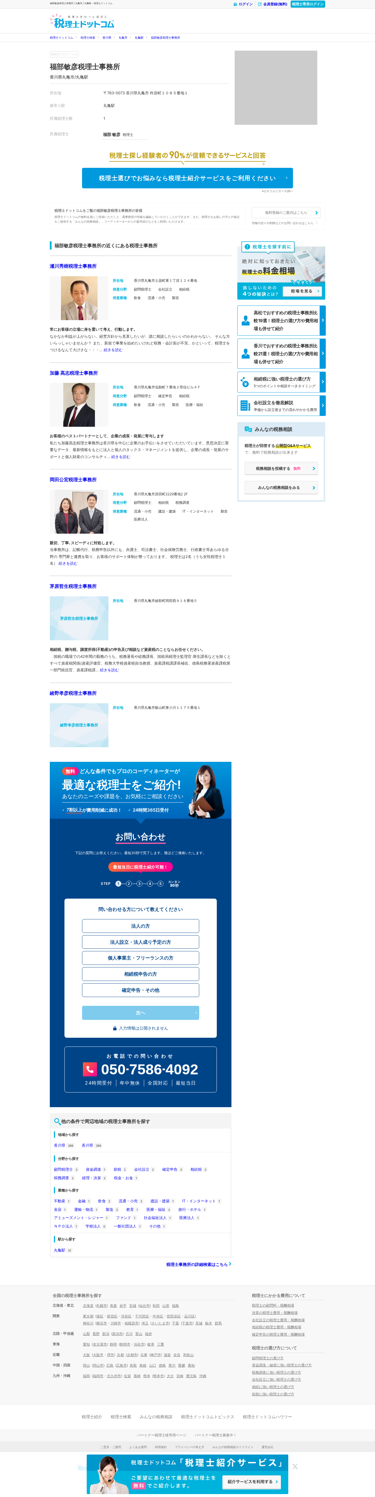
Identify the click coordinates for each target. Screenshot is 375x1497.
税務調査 (64, 1177)
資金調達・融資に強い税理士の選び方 (282, 1365)
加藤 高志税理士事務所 (74, 373)
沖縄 (202, 1376)
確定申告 (172, 1169)
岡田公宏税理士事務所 (73, 479)
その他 (157, 1226)
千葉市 (187, 1323)
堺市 (110, 1355)
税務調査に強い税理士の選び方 (276, 1372)
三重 (160, 1344)
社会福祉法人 (157, 1217)
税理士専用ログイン (308, 4)
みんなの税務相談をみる (279, 487)
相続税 (198, 1169)
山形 (165, 1305)
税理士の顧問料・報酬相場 (273, 1305)
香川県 (107, 37)
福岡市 (98, 1376)
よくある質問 (138, 1447)
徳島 (162, 1365)
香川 (171, 1365)
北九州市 (114, 1376)
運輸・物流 (85, 1209)
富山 (138, 1334)
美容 (60, 1209)
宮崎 (179, 1376)
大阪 (86, 1355)
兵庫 (143, 1355)
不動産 (61, 1201)
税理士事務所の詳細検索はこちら (197, 1264)
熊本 (146, 1376)
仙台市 (144, 1305)
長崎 (137, 1376)
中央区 (158, 1316)
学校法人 (95, 1226)
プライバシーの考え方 (189, 1447)
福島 (175, 1305)
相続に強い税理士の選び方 (273, 1387)
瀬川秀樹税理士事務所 (73, 266)
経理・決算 (93, 1177)
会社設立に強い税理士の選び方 (276, 1379)
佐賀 (127, 1376)
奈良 (176, 1355)
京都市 (132, 1355)
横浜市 (101, 1323)
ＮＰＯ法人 (65, 1226)
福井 (148, 1334)
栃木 (208, 1323)
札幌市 (101, 1305)
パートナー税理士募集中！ (216, 1435)
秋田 (156, 1305)
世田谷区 (174, 1316)
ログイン (246, 4)
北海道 (88, 1305)
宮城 (132, 1305)
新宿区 (112, 1316)
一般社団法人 (127, 1226)
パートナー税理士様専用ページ (161, 1435)
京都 (120, 1355)
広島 (109, 1365)
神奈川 (88, 1323)
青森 (113, 1305)
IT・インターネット (201, 1201)
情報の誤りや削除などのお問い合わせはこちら (282, 223)
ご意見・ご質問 (110, 1447)
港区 (99, 1316)
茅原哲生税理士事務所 (73, 586)
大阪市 (98, 1355)
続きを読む (113, 349)
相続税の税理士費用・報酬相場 (276, 1327)
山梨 (86, 1334)
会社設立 (144, 1169)
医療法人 (189, 1217)
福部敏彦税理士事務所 (165, 37)
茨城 (198, 1323)
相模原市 (132, 1323)
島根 (142, 1365)
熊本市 (158, 1376)
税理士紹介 (92, 1416)
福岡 (86, 1376)
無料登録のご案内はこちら (286, 212)
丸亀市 (123, 37)
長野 (96, 1334)
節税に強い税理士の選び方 (273, 1394)
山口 (152, 1365)
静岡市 (125, 1344)
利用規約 (161, 1447)
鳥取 (133, 1365)
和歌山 (188, 1355)
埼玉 (145, 1323)
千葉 (175, 1323)
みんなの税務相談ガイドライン (232, 1447)
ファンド (125, 1217)
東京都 (88, 1316)
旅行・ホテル (191, 1209)
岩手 (123, 1305)
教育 (132, 1209)
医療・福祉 (158, 1209)
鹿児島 (191, 1376)
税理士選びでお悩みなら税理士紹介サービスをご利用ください (187, 178)
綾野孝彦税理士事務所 (73, 693)
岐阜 (150, 1344)
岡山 (86, 1365)
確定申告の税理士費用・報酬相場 (278, 1334)
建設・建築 (162, 1201)
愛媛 (181, 1365)
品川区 (189, 1316)
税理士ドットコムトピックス (207, 1416)
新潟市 (117, 1334)
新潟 (105, 1334)
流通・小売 (130, 1201)
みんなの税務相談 (156, 1416)
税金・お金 (125, 1177)
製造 (112, 1209)
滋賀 (167, 1355)
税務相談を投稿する (278, 468)
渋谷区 (126, 1316)
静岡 (113, 1344)
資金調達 (95, 1169)
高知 (191, 1365)
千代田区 (142, 1316)
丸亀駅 (139, 37)
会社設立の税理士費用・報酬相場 (278, 1320)
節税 (120, 1169)
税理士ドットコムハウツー (267, 1416)
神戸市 (155, 1355)
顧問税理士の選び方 (268, 1358)
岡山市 (98, 1365)
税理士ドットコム (61, 37)
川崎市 (115, 1323)
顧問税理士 (65, 1169)
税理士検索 (88, 37)
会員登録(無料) (275, 4)
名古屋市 (100, 1344)
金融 (84, 1201)
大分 (170, 1376)
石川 (129, 1334)
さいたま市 (160, 1323)
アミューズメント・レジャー (81, 1217)
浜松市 (139, 1344)
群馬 (218, 1323)
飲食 (104, 1201)
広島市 (121, 1365)
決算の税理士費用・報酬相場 (275, 1312)
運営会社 (267, 1447)
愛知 (86, 1344)
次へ (140, 1012)
